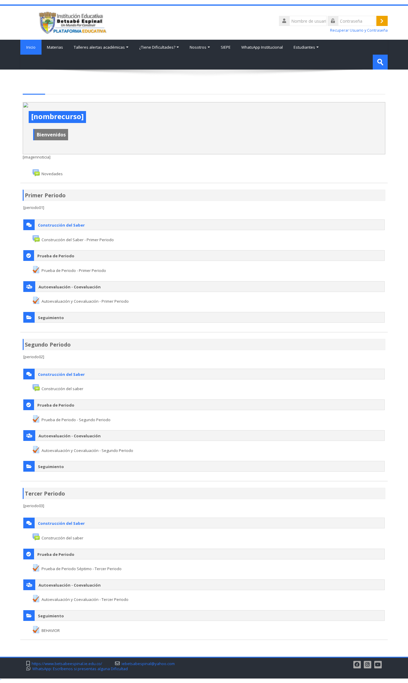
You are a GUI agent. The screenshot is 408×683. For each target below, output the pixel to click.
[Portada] (70, 22)
